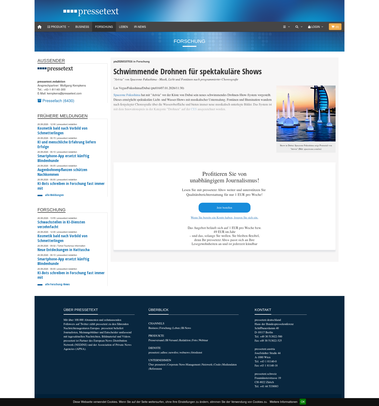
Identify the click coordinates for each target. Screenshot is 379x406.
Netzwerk (207, 364)
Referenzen (155, 368)
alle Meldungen (54, 195)
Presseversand (156, 340)
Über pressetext (157, 364)
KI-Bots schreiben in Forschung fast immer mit (71, 186)
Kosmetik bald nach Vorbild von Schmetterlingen (62, 130)
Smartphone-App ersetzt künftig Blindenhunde (63, 158)
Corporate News (176, 364)
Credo (217, 364)
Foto (194, 340)
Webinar (203, 340)
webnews (185, 352)
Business (82, 27)
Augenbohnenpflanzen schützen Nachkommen (62, 172)
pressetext (153, 352)
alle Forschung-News (57, 284)
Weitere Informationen (283, 402)
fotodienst (196, 352)
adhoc (164, 352)
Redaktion (184, 340)
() (337, 27)
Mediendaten (229, 364)
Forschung (104, 27)
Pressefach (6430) (57, 100)
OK (303, 402)
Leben (123, 27)
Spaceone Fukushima (127, 95)
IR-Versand (171, 340)
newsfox (173, 352)
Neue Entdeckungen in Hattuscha (64, 249)
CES (194, 109)
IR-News (140, 27)
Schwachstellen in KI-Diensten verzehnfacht (61, 224)
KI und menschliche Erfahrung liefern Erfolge (67, 144)
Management (193, 364)
